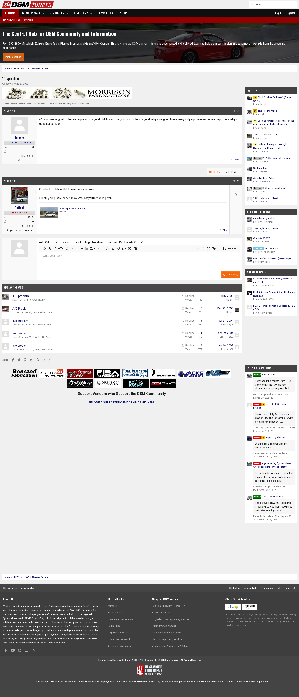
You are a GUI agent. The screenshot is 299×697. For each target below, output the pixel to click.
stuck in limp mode (265, 110)
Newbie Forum (38, 300)
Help (279, 588)
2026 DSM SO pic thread (265, 134)
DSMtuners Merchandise (120, 619)
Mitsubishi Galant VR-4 (148, 681)
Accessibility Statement (120, 646)
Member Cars (31, 13)
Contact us (234, 588)
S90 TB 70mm (269, 374)
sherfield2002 (19, 349)
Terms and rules (250, 588)
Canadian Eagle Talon (264, 178)
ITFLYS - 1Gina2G (267, 248)
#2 (238, 181)
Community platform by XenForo (128, 660)
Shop (123, 13)
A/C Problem (20, 308)
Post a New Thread (11, 20)
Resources (57, 13)
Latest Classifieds (258, 368)
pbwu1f (15, 300)
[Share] (234, 111)
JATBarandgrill (226, 324)
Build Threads (115, 612)
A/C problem (20, 296)
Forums (10, 13)
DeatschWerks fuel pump (274, 496)
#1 (238, 111)
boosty (7, 83)
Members (112, 606)
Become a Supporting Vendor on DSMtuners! (122, 402)
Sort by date (215, 171)
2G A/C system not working (272, 158)
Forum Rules (114, 626)
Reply (236, 159)
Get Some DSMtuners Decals (166, 632)
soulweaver (18, 312)
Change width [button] (10, 588)
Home (287, 588)
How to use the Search (119, 639)
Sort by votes (233, 171)
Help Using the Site (117, 632)
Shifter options (260, 168)
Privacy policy (267, 588)
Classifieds (105, 13)
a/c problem (20, 321)
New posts (28, 20)
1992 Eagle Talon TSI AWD (266, 198)
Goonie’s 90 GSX (261, 238)
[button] (43, 13)
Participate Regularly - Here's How (168, 606)
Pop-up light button (273, 437)
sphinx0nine (18, 325)
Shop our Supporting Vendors (167, 639)
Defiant (229, 312)
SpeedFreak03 (226, 337)
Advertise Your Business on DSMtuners (171, 646)
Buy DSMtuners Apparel (164, 626)
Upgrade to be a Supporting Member (170, 619)
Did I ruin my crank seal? (270, 188)
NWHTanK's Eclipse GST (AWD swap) (272, 258)
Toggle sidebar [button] (27, 588)
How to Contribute (161, 612)
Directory (81, 13)
